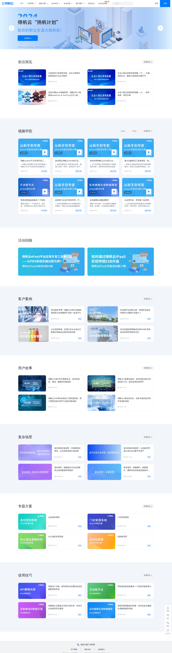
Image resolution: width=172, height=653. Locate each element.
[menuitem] (31, 3)
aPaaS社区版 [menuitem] (102, 3)
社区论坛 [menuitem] (91, 3)
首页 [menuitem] (21, 3)
